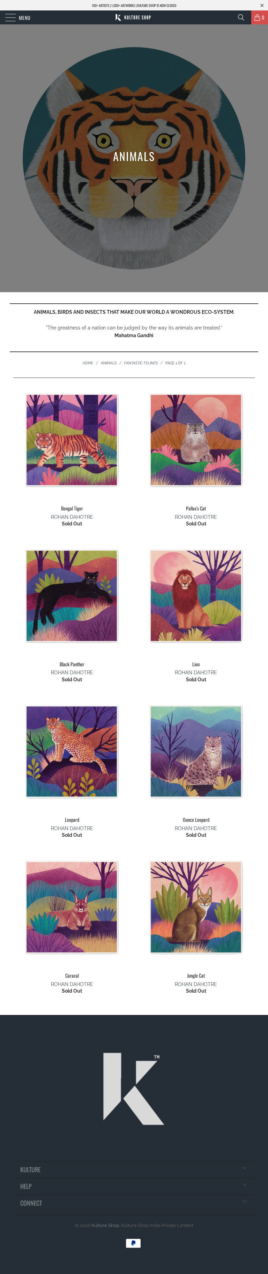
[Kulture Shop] (134, 17)
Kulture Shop (105, 1225)
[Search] (243, 17)
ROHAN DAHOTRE (72, 517)
